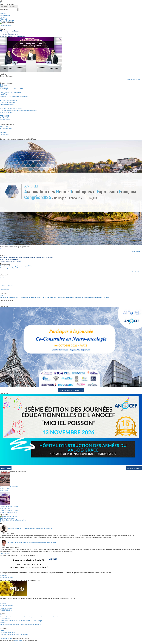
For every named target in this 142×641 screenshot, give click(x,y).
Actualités (3, 13)
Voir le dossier (136, 251)
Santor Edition (18, 640)
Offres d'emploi (4, 290)
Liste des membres (6, 282)
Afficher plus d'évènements (8, 512)
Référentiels (3, 19)
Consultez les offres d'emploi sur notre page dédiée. (16, 267)
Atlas (1, 295)
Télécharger (3, 575)
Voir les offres (136, 271)
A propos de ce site (6, 638)
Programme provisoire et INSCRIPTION (71, 390)
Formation (3, 17)
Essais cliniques (5, 15)
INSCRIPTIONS (6, 468)
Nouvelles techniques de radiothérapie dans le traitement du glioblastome (30, 528)
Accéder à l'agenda (7, 303)
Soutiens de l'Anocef (6, 286)
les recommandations (6, 577)
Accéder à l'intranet (6, 608)
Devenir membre (6, 25)
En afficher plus (4, 522)
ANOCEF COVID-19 (6, 610)
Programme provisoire (134, 468)
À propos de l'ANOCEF (7, 21)
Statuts (2, 278)
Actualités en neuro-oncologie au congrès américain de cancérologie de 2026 (32, 542)
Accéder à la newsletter (133, 79)
